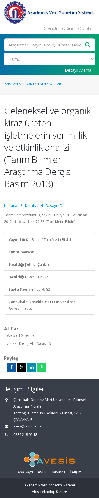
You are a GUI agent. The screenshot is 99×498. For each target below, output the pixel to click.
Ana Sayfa (13, 84)
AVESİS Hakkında (51, 472)
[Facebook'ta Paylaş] (11, 367)
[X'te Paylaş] (21, 367)
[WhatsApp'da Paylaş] (41, 367)
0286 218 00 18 (25, 434)
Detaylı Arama (78, 70)
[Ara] (88, 45)
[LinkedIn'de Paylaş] (31, 367)
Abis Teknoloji (43, 491)
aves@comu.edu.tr (28, 426)
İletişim (75, 472)
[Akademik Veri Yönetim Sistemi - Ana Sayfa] (15, 12)
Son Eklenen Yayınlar (43, 84)
